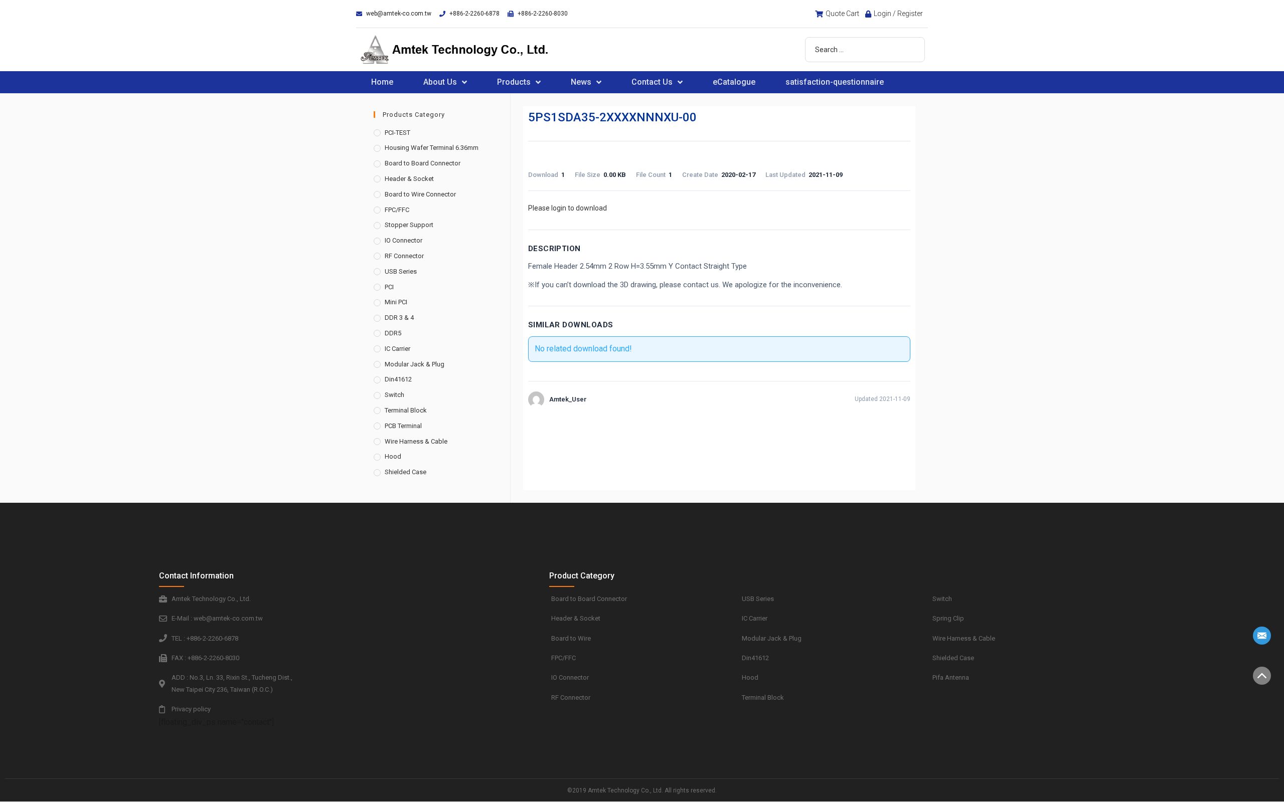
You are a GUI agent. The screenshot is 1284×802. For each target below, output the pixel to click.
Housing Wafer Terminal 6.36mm (431, 147)
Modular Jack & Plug (414, 364)
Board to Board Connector (422, 163)
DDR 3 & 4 (399, 317)
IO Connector (403, 240)
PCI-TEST (397, 132)
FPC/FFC (397, 210)
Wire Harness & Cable (416, 441)
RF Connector (404, 256)
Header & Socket (409, 178)
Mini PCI (396, 302)
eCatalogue (734, 82)
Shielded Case (405, 472)
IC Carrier (397, 348)
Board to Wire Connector (420, 194)
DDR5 (393, 333)
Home (382, 82)
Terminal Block (406, 410)
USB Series (401, 271)
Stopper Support (409, 225)
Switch (394, 394)
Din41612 (398, 379)
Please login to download (567, 208)
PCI (389, 287)
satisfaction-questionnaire (834, 82)
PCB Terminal (403, 426)
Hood (393, 456)
